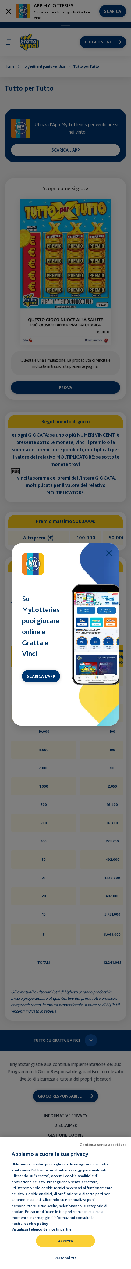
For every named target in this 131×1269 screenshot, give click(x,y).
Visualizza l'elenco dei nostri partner (42, 1229)
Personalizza (66, 1258)
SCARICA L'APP (41, 676)
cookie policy (36, 1223)
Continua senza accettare (103, 1144)
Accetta (65, 1241)
